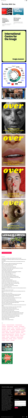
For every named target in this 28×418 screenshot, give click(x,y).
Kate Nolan (3, 332)
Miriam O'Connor (18, 332)
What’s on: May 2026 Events (6, 278)
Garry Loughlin (3, 329)
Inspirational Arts (13, 329)
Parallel (7, 335)
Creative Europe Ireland (10, 326)
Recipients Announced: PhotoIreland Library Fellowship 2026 (10, 295)
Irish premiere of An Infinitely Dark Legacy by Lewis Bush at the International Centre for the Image (14, 260)
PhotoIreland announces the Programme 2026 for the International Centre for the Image (13, 291)
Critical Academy (16, 326)
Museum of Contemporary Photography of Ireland (5, 15)
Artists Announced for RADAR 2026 (7, 270)
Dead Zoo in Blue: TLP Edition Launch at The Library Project (10, 283)
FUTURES (8, 405)
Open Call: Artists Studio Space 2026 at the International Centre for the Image (13, 301)
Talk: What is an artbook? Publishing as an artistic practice (10, 276)
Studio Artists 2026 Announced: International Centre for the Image (11, 294)
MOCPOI (22, 332)
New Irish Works (15, 15)
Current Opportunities (21, 326)
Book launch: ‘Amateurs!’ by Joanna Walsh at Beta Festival (10, 302)
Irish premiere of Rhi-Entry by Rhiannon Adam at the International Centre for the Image (13, 262)
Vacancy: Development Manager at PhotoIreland (9, 272)
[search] (25, 0)
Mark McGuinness (12, 332)
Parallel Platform (11, 335)
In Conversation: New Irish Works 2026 (7, 269)
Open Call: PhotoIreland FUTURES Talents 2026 (9, 300)
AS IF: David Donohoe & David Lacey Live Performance (10, 285)
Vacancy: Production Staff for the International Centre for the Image (11, 297)
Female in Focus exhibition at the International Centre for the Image (11, 258)
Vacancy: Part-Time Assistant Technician (7, 319)
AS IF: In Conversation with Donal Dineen (8, 284)
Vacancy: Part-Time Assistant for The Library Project (9, 264)
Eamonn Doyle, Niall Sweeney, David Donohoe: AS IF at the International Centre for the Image (14, 288)
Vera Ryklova (7, 340)
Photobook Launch (17, 335)
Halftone (6, 394)
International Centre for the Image (20, 329)
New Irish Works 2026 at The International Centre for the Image (11, 277)
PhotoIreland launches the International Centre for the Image (10, 316)
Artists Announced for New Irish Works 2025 (8, 317)
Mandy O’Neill (7, 332)
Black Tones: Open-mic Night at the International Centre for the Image (12, 263)
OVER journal (3, 335)
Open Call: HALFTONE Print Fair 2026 (7, 265)
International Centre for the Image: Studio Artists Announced (10, 311)
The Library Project (20, 338)
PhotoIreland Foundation (5, 338)
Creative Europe (4, 326)
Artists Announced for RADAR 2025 (7, 303)
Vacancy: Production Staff (5, 318)
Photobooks (21, 335)
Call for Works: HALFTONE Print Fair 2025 (8, 310)
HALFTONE (8, 329)
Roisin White (10, 338)
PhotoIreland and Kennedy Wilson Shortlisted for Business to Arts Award (12, 268)
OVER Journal (4, 399)
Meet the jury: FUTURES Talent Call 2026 (8, 296)
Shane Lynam (14, 338)
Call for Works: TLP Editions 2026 (7, 286)
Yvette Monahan (12, 340)
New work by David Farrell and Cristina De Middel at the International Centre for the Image (14, 305)
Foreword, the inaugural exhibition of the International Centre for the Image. (13, 312)
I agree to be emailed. (18, 406)
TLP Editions (3, 340)
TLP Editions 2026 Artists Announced (7, 279)
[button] (26, 0)
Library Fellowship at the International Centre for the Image (10, 309)
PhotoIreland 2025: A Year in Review (7, 293)
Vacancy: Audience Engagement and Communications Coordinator (11, 271)
